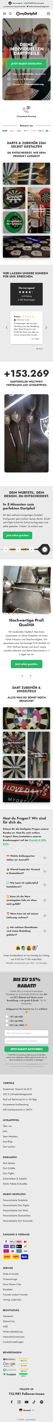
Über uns (7, 1126)
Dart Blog (7, 1141)
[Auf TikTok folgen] (34, 1402)
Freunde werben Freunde (15, 1294)
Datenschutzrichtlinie (33, 1064)
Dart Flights (8, 1173)
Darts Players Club (12, 1284)
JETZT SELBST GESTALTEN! (26, 63)
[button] (6, 327)
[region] (26, 327)
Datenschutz (9, 1321)
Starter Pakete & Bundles (15, 1183)
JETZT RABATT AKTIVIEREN (26, 1049)
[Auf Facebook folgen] (12, 1402)
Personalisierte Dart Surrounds (18, 1221)
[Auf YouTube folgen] (27, 1402)
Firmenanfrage (10, 1279)
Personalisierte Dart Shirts (15, 1210)
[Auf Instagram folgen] (19, 1402)
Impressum (8, 1316)
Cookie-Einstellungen (13, 1342)
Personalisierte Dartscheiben (17, 1215)
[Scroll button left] (5, 433)
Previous (3, 111)
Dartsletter (8, 1289)
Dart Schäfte (9, 1168)
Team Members (10, 1136)
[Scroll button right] (48, 433)
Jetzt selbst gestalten (17, 535)
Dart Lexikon (9, 1146)
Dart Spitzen (9, 1163)
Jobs (5, 1131)
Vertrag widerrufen (12, 1299)
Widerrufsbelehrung (13, 1331)
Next (49, 111)
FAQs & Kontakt (11, 1274)
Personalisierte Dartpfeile (15, 1200)
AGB (5, 1326)
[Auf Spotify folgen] (42, 1402)
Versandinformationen (13, 1336)
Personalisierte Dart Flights (16, 1205)
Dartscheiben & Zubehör (15, 1178)
